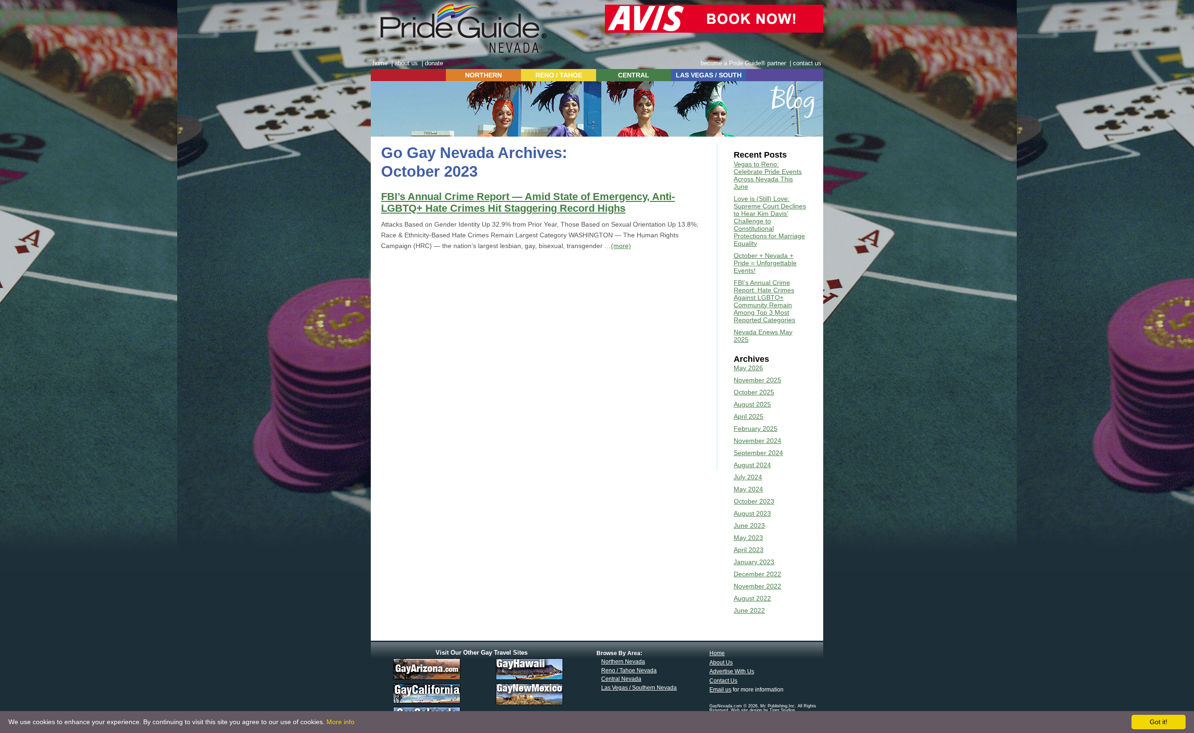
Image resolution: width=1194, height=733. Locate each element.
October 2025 (754, 392)
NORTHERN (483, 75)
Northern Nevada (623, 661)
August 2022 (752, 598)
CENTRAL (633, 75)
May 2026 (748, 368)
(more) (621, 245)
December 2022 (757, 574)
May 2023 (748, 537)
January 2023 (754, 562)
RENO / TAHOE (558, 75)
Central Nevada (621, 679)
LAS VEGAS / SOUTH (709, 75)
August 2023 (752, 513)
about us (406, 63)
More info (340, 722)
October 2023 (754, 501)
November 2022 (757, 586)
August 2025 (752, 404)
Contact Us (723, 681)
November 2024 (757, 440)
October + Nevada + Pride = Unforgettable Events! (765, 263)
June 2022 (749, 610)
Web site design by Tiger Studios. (764, 710)
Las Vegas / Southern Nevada (639, 688)
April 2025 (749, 416)
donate (434, 63)
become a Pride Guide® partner (743, 63)
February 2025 (755, 428)
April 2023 (749, 549)
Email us (720, 689)
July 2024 (748, 477)
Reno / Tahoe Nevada (629, 670)
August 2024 (752, 465)
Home (717, 653)
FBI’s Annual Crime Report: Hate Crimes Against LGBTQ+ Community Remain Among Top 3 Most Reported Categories (764, 301)
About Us (721, 662)
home (380, 63)
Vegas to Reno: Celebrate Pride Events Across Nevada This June (768, 175)
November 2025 (757, 380)
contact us (807, 63)
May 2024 (748, 489)
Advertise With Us (731, 671)
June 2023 (749, 525)
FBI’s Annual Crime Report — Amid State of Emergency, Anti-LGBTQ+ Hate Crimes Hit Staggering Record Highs (528, 202)
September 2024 (758, 452)
